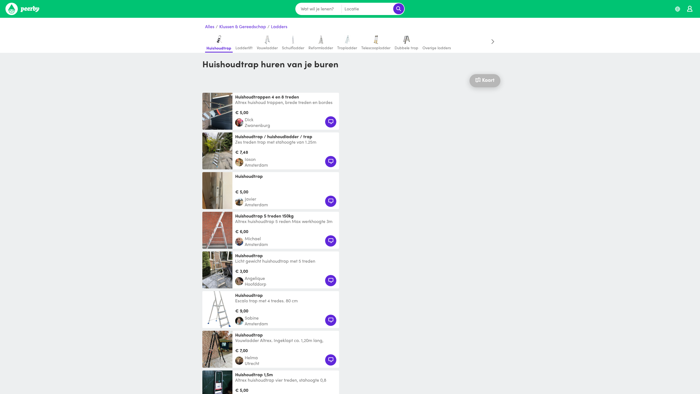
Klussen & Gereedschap (242, 27)
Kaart (488, 79)
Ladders (279, 27)
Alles (209, 27)
